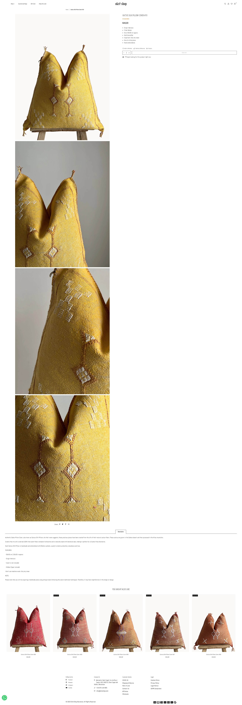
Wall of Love (126, 686)
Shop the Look (42, 4)
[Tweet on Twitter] (63, 524)
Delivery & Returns (140, 48)
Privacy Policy (155, 683)
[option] (62, 77)
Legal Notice (154, 686)
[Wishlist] (231, 3)
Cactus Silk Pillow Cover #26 (213, 654)
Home (67, 9)
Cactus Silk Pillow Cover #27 (167, 654)
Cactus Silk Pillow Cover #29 (74, 654)
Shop (12, 4)
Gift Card (33, 4)
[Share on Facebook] (60, 524)
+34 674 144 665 (101, 688)
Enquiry (150, 48)
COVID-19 (125, 680)
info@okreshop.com (102, 691)
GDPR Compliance (156, 689)
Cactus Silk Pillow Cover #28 (121, 654)
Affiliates (125, 691)
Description (121, 531)
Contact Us (125, 689)
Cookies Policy (155, 680)
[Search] (225, 3)
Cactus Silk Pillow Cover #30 (28, 654)
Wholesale (125, 694)
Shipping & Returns (128, 683)
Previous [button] (3, 630)
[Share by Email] (69, 524)
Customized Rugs (22, 4)
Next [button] (239, 630)
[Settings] (228, 3)
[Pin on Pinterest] (66, 524)
